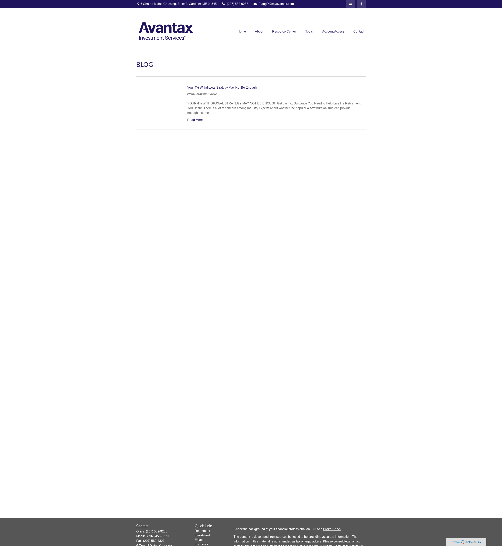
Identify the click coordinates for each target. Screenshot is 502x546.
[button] (241, 31)
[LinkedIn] (350, 4)
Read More (195, 120)
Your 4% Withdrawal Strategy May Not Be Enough (222, 87)
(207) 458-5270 (158, 536)
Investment (202, 535)
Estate (199, 539)
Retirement (202, 530)
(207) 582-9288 (237, 3)
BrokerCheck (332, 529)
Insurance (201, 544)
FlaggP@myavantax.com (276, 3)
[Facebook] (361, 4)
